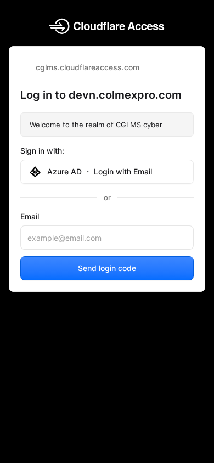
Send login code (107, 268)
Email (29, 216)
